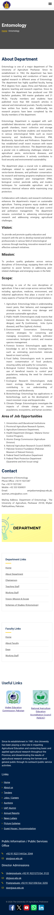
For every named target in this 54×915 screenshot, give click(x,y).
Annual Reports (11, 813)
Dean (7, 649)
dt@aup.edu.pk (13, 878)
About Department (14, 574)
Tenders (8, 792)
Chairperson (11, 580)
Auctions (8, 803)
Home (4, 31)
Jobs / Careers (11, 797)
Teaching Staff (12, 586)
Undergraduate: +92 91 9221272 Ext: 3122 (27, 873)
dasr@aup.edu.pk (15, 887)
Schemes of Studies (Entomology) (21, 605)
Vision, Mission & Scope (17, 599)
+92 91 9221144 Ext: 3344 (19, 853)
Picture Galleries (12, 823)
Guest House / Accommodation (20, 828)
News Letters (10, 818)
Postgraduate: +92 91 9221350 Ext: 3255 (27, 883)
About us (8, 787)
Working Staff (12, 592)
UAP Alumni (10, 808)
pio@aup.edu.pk (14, 858)
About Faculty (12, 643)
